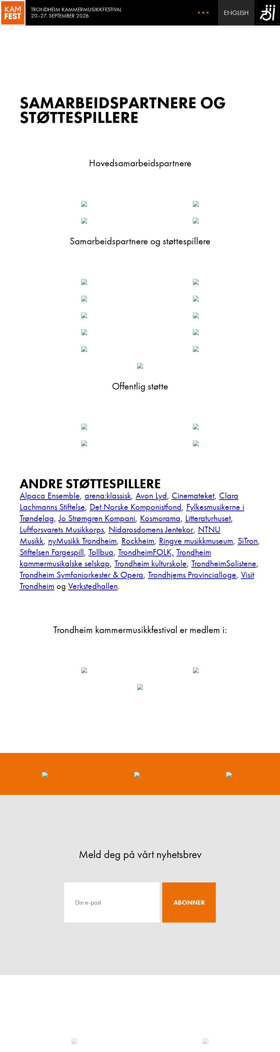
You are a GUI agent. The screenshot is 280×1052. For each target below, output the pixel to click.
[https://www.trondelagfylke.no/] (196, 427)
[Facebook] (45, 774)
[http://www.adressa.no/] (84, 282)
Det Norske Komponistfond (136, 506)
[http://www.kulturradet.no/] (84, 443)
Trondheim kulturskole (150, 563)
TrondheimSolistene (223, 563)
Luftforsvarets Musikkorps (62, 529)
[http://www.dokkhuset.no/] (84, 349)
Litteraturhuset (208, 518)
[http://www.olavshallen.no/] (196, 332)
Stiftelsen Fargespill (52, 552)
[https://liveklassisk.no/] (140, 687)
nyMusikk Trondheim (82, 540)
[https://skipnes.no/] (84, 299)
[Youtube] (229, 774)
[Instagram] (137, 774)
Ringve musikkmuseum (196, 540)
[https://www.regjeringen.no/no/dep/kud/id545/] (196, 443)
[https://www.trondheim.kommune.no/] (84, 427)
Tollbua (101, 552)
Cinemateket (193, 495)
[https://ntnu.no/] (196, 282)
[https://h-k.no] (196, 204)
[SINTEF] (74, 1041)
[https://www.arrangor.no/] (196, 670)
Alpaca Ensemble (50, 495)
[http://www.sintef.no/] (84, 221)
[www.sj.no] (196, 315)
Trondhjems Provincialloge (192, 574)
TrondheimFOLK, (146, 552)
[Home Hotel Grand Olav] (196, 299)
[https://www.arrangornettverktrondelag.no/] (84, 670)
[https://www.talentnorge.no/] (196, 349)
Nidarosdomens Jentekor (151, 529)
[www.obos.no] (84, 332)
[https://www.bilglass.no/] (84, 315)
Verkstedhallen (93, 585)
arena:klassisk (108, 495)
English (236, 12)
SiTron (248, 540)
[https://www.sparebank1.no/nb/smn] (84, 204)
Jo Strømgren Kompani (97, 518)
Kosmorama (160, 518)
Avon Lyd (151, 495)
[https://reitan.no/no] (196, 221)
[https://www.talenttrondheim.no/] (140, 366)
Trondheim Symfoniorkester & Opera (81, 574)
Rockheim (137, 540)
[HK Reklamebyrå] (206, 1041)
